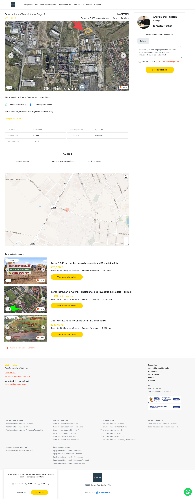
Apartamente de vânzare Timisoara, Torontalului (24, 430)
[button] (11, 55)
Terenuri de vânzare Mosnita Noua (113, 427)
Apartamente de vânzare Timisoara (19, 424)
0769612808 (162, 26)
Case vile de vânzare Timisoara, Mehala (68, 427)
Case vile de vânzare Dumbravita (66, 440)
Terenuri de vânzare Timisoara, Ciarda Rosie (117, 440)
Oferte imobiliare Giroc (14, 97)
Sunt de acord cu (160, 62)
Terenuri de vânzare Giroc (38, 97)
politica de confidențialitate (168, 62)
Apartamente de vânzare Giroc (18, 427)
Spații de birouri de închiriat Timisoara (68, 454)
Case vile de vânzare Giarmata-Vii (66, 430)
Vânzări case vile (60, 420)
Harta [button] (124, 87)
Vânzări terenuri (107, 420)
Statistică (32, 483)
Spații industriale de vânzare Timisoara (163, 427)
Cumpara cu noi (64, 4)
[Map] (67, 209)
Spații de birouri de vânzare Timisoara (162, 424)
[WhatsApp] (188, 492)
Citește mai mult (13, 118)
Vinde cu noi (78, 4)
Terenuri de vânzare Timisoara (112, 424)
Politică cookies (154, 388)
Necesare (19, 483)
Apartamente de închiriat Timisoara (19, 451)
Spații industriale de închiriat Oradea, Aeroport (71, 460)
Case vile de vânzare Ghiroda (64, 433)
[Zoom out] (126, 243)
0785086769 (10, 372)
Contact (97, 4)
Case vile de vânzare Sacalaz (64, 436)
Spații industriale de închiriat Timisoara (68, 457)
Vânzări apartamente (14, 420)
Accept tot (39, 492)
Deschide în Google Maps (15, 384)
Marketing (45, 483)
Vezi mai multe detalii (66, 277)
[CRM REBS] (103, 492)
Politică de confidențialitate (159, 391)
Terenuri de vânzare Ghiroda (111, 430)
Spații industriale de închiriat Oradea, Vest (69, 463)
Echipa (89, 4)
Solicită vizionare (159, 69)
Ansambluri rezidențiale (45, 4)
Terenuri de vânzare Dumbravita (112, 436)
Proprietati (28, 4)
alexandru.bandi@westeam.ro (17, 376)
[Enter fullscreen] (126, 176)
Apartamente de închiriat (16, 447)
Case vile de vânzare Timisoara (65, 424)
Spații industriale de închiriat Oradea (67, 451)
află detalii (36, 474)
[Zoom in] (126, 239)
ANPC (150, 385)
